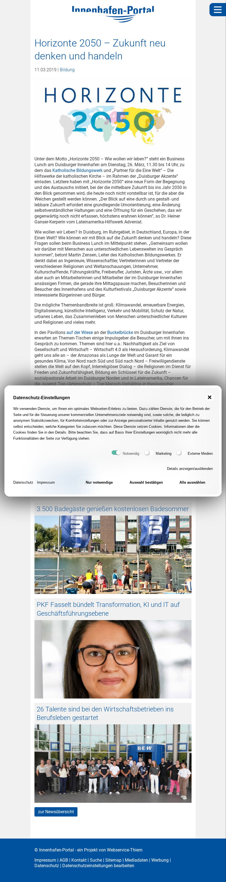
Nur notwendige (99, 482)
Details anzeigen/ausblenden (190, 469)
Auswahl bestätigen (146, 482)
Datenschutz (23, 482)
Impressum (46, 482)
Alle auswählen (192, 482)
